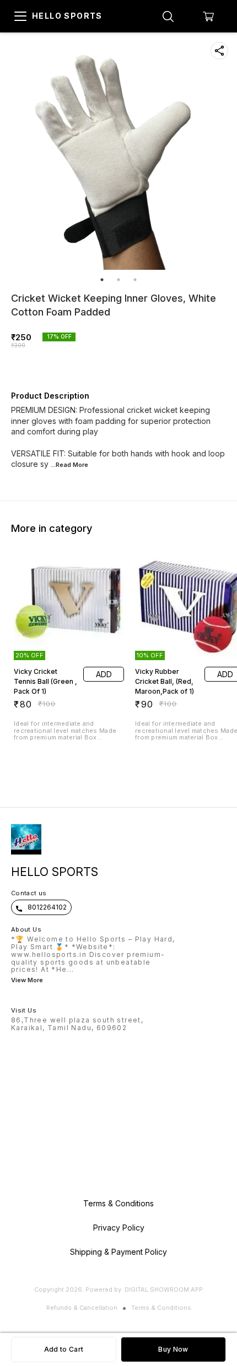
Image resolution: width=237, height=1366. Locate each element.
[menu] (20, 16)
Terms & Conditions (161, 1307)
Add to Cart (63, 1349)
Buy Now (173, 1349)
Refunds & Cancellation (81, 1307)
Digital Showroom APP (164, 1289)
